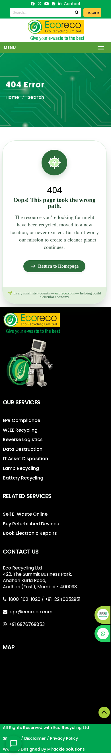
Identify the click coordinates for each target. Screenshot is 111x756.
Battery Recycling (23, 478)
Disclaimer (35, 738)
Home (12, 97)
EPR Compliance (21, 420)
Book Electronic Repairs (30, 533)
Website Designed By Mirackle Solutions (44, 749)
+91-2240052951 (63, 599)
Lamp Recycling (21, 468)
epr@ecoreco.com (31, 612)
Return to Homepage (58, 266)
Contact (72, 4)
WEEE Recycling (20, 430)
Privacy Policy (64, 738)
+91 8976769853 (27, 624)
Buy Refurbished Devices (31, 524)
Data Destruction (22, 449)
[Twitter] (40, 4)
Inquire (92, 12)
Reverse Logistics (23, 439)
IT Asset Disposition (25, 458)
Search (36, 97)
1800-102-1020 (25, 599)
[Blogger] (53, 4)
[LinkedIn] (59, 4)
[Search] (76, 12)
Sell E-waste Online (25, 514)
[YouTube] (46, 4)
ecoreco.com (65, 293)
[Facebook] (33, 4)
